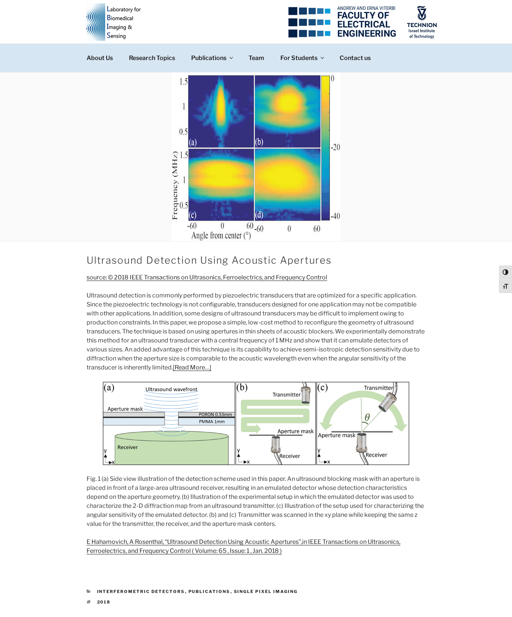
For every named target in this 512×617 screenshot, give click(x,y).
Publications (208, 58)
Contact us (355, 58)
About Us (100, 58)
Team (256, 58)
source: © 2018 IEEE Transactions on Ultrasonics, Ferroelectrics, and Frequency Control (207, 277)
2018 (104, 602)
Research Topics (152, 58)
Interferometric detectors (141, 591)
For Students (298, 58)
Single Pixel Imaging (266, 591)
